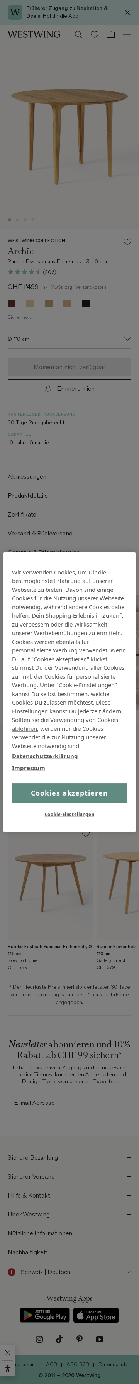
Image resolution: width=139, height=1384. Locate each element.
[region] (69, 692)
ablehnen (24, 728)
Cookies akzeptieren (69, 793)
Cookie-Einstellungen (69, 814)
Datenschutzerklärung (45, 756)
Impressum (28, 767)
